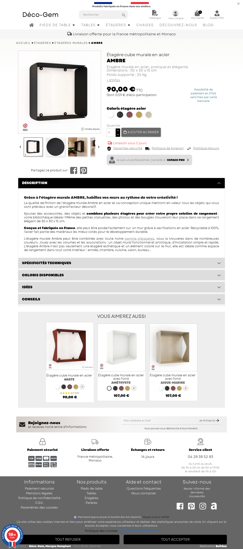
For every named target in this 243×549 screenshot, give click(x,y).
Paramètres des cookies (39, 507)
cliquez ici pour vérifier (155, 517)
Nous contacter (143, 493)
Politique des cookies (101, 531)
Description (34, 182)
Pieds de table (92, 488)
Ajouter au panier (143, 132)
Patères (91, 503)
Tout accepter (175, 539)
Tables (91, 493)
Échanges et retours (148, 450)
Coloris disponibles (43, 275)
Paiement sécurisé (42, 450)
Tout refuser (67, 539)
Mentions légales (39, 493)
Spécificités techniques (46, 263)
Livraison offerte (95, 450)
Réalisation (213, 546)
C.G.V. (39, 503)
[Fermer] (238, 3)
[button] (57, 25)
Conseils (31, 299)
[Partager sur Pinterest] (83, 170)
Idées (27, 287)
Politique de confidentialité (39, 498)
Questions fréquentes (144, 488)
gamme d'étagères (139, 238)
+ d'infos (113, 80)
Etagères (92, 498)
